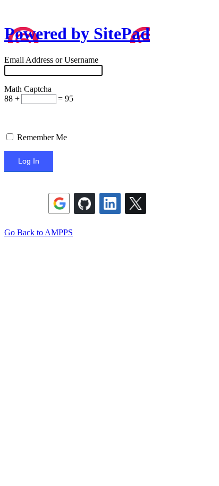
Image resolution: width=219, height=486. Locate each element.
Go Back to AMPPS (38, 232)
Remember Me (41, 137)
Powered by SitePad (77, 33)
